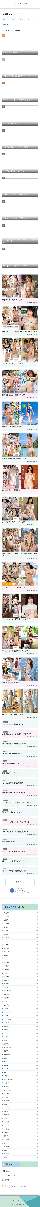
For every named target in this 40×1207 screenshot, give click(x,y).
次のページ (20, 882)
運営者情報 (5, 1180)
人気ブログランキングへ (18, 1186)
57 (22, 890)
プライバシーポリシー (9, 1175)
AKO (4, 19)
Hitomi (5, 24)
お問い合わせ (6, 1171)
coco (29, 19)
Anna (12, 19)
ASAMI (21, 19)
